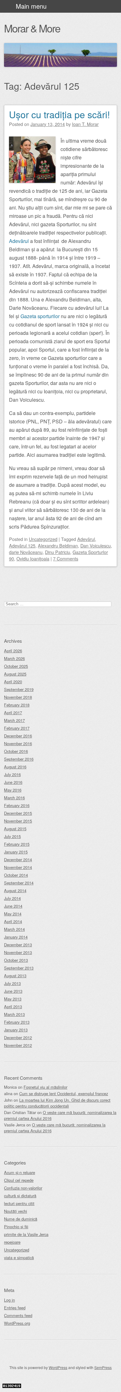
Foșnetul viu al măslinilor (45, 1087)
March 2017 (14, 720)
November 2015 (18, 821)
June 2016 (13, 782)
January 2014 (16, 937)
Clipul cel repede (19, 1180)
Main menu (31, 6)
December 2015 (18, 813)
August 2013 (15, 976)
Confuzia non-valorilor (23, 1188)
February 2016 (16, 805)
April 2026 (13, 651)
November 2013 (18, 952)
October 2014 (16, 875)
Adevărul (19, 240)
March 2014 (14, 929)
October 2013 (16, 960)
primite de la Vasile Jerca (26, 1234)
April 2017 (13, 712)
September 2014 (19, 883)
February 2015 (16, 844)
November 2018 (18, 697)
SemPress (103, 1367)
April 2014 (13, 921)
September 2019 (19, 689)
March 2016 (14, 798)
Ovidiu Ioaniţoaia (32, 558)
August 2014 (15, 890)
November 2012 (18, 1045)
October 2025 (16, 666)
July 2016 (12, 774)
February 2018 (16, 705)
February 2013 (16, 1022)
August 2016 (15, 767)
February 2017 (16, 728)
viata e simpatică (19, 1257)
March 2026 (14, 658)
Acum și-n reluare (19, 1172)
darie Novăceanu (26, 552)
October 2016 (16, 751)
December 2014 (18, 859)
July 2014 (12, 898)
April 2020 (13, 682)
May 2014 (12, 914)
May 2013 (12, 999)
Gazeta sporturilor (40, 316)
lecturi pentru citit (19, 1203)
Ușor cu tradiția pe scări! (59, 114)
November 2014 (18, 867)
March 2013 (14, 1014)
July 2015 (12, 836)
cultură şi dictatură (20, 1196)
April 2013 (13, 1006)
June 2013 (13, 991)
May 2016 (12, 790)
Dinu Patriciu (57, 552)
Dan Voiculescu (95, 545)
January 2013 (16, 1030)
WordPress (58, 1367)
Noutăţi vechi (15, 1211)
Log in (9, 1300)
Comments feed (18, 1315)
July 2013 (12, 983)
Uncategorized (43, 539)
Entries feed (14, 1308)
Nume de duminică (20, 1219)
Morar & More (32, 28)
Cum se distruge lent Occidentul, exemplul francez (63, 1093)
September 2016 (19, 759)
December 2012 (18, 1037)
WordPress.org (17, 1323)
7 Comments (65, 558)
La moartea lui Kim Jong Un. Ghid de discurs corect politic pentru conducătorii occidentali (57, 1103)
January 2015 (16, 852)
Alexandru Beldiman (58, 545)
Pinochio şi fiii (16, 1227)
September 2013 (19, 968)
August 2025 (15, 674)
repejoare (12, 1242)
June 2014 (13, 906)
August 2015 (15, 829)
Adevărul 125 (22, 545)
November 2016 (18, 743)
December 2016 (18, 736)
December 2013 (18, 945)
